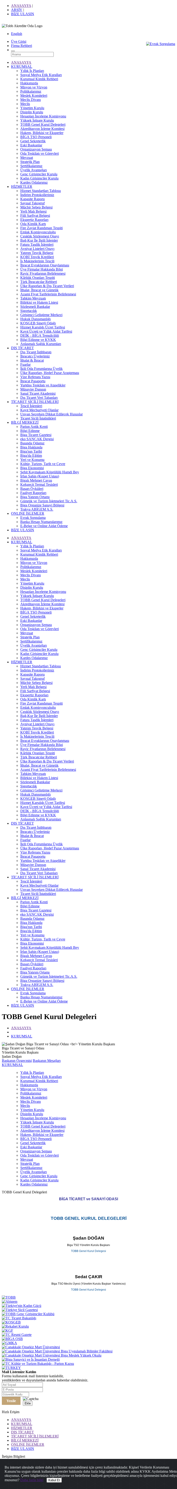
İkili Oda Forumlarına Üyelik (41, 369)
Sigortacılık (28, 311)
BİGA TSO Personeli (36, 137)
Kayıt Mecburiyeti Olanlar (39, 410)
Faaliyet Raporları (33, 493)
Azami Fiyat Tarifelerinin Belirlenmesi (48, 294)
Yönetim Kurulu (32, 108)
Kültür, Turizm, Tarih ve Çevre (42, 464)
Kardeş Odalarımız (34, 182)
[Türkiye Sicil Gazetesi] (20, 1310)
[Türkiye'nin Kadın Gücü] (21, 1306)
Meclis (25, 104)
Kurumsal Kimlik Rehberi (39, 79)
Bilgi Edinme (30, 431)
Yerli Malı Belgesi (33, 211)
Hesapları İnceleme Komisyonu (43, 116)
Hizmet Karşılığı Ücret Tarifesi (42, 327)
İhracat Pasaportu (32, 381)
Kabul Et (54, 1480)
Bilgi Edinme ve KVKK (38, 340)
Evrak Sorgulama (33, 518)
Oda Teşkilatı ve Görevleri (39, 153)
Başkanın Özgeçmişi (17, 1061)
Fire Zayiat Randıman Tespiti (41, 228)
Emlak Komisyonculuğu (38, 232)
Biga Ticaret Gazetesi (35, 435)
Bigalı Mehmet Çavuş (36, 480)
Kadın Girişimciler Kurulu (39, 178)
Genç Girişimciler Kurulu (38, 174)
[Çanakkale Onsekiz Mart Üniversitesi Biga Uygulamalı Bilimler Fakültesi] (57, 1351)
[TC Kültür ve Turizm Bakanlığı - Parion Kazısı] (38, 1364)
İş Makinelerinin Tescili (37, 261)
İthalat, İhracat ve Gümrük (39, 290)
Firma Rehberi (21, 46)
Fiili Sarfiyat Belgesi (35, 215)
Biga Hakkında (31, 447)
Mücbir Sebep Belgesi (36, 207)
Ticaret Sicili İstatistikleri (38, 418)
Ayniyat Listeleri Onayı (37, 249)
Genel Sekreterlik (33, 141)
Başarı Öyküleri (31, 489)
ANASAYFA (21, 6)
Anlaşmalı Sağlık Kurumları (40, 344)
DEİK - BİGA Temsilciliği (39, 335)
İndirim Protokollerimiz (37, 195)
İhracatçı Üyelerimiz (35, 356)
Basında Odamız (32, 443)
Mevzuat (26, 158)
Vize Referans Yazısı (35, 377)
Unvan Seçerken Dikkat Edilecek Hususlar (51, 414)
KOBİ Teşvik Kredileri (37, 257)
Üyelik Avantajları (33, 170)
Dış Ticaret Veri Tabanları (39, 398)
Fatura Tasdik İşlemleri (36, 244)
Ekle (28, 1403)
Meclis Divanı (30, 100)
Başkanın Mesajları (47, 1061)
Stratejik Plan (30, 162)
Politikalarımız (30, 91)
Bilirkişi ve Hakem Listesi (39, 302)
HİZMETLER (21, 187)
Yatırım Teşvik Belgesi (36, 253)
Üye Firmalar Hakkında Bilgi (41, 269)
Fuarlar (25, 364)
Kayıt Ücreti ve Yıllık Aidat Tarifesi (46, 331)
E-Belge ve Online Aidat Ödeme (44, 526)
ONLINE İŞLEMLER (27, 513)
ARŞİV (16, 10)
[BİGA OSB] (12, 1339)
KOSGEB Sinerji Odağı (38, 323)
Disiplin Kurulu (31, 112)
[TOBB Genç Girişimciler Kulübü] (28, 1314)
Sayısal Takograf (32, 203)
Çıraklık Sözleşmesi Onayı (39, 236)
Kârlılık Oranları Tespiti (37, 278)
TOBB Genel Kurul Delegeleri (42, 124)
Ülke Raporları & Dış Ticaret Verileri (47, 286)
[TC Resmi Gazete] (17, 1335)
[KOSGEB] (11, 1322)
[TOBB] (9, 1297)
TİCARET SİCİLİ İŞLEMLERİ (35, 402)
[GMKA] (9, 1343)
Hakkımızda (29, 83)
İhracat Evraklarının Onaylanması (44, 265)
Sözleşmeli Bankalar (35, 307)
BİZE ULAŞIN (22, 14)
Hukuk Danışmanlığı (35, 319)
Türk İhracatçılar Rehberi (38, 282)
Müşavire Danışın (33, 389)
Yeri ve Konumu (32, 460)
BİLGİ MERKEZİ (24, 422)
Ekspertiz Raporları (34, 220)
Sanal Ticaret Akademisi (38, 393)
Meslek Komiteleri (33, 95)
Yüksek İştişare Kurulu (37, 120)
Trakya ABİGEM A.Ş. (36, 509)
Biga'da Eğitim (31, 455)
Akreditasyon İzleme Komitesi (42, 129)
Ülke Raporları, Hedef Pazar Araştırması (49, 373)
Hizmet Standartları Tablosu (40, 191)
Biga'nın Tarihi (31, 451)
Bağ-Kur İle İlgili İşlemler (39, 240)
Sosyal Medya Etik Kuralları (41, 75)
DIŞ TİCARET (22, 348)
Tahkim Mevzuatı (33, 298)
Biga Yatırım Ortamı (35, 497)
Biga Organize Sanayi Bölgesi (42, 505)
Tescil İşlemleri (31, 406)
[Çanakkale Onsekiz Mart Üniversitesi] (31, 1347)
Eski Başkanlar (31, 145)
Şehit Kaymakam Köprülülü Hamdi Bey (49, 472)
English (16, 34)
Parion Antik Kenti (34, 427)
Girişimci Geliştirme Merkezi (41, 315)
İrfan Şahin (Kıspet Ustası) (39, 476)
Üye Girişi (18, 41)
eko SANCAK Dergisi (37, 439)
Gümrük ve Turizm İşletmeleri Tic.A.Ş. (48, 501)
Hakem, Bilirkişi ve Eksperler (41, 133)
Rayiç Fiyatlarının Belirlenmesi (42, 273)
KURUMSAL (21, 67)
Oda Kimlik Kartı (33, 224)
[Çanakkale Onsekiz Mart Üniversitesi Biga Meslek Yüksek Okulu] (51, 1355)
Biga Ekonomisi (32, 468)
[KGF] (7, 1330)
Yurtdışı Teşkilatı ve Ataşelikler (42, 385)
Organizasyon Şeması (36, 149)
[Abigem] (9, 1301)
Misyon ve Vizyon (33, 87)
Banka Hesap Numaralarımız (41, 522)
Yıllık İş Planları (32, 71)
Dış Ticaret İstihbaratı (35, 352)
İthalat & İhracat (32, 360)
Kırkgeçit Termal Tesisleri (39, 484)
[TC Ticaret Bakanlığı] (19, 1318)
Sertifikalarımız (31, 166)
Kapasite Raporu (32, 199)
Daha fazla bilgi (31, 1480)
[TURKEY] (11, 1368)
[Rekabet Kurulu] (15, 1326)
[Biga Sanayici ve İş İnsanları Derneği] (31, 1359)
